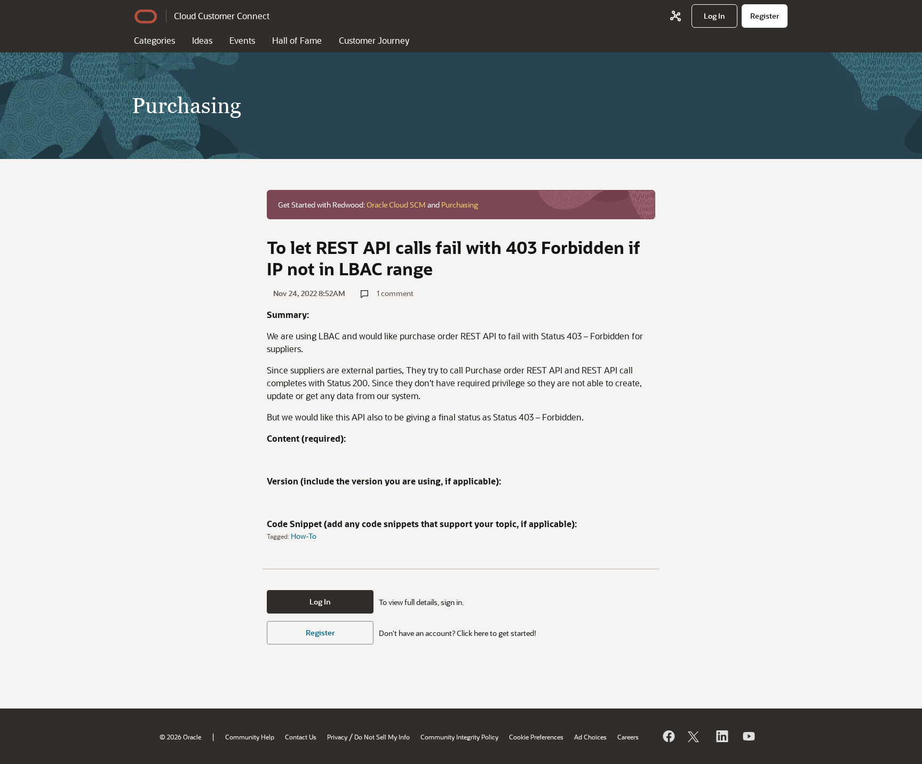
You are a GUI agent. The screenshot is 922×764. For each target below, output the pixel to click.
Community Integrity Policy (459, 737)
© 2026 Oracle (180, 737)
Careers (628, 737)
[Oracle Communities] (675, 16)
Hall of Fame (297, 40)
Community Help (249, 737)
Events (242, 40)
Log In (320, 601)
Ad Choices (590, 737)
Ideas (202, 40)
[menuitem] (714, 16)
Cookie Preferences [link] (536, 737)
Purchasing (459, 205)
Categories (154, 40)
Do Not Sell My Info (382, 737)
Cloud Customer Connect (221, 15)
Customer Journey (374, 40)
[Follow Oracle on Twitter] (695, 736)
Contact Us (300, 737)
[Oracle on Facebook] (668, 736)
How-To (303, 536)
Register (320, 632)
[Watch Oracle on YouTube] (748, 736)
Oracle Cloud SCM (396, 205)
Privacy (337, 737)
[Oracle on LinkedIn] (721, 736)
